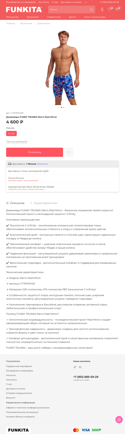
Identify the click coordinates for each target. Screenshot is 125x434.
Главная (10, 23)
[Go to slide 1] (61, 107)
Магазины (11, 380)
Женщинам (12, 17)
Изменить (42, 163)
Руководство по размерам (21, 2)
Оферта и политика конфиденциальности (27, 408)
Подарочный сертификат (19, 366)
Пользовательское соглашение (22, 412)
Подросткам (54, 17)
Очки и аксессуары (95, 17)
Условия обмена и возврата (20, 417)
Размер (10, 128)
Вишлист (10, 398)
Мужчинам (33, 17)
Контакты (44, 2)
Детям (72, 17)
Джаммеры (44, 23)
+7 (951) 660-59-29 (109, 2)
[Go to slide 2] (63, 107)
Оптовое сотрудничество (19, 393)
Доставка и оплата (71, 2)
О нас (55, 2)
